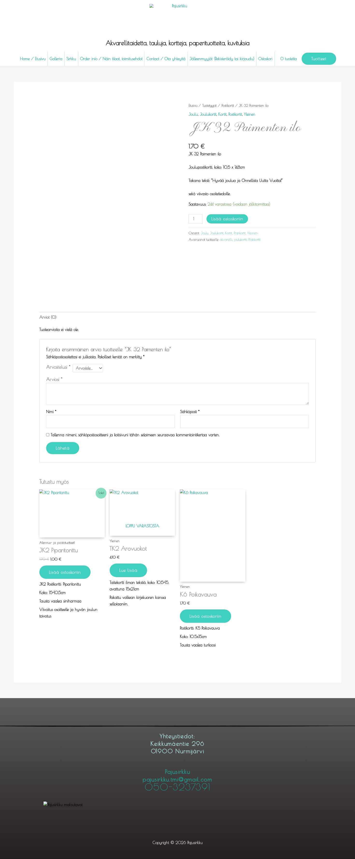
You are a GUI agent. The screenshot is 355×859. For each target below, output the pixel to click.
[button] (319, 59)
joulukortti (240, 239)
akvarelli (226, 239)
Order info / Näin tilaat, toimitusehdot (111, 59)
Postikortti (254, 239)
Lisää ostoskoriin (227, 218)
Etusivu (193, 105)
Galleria (56, 59)
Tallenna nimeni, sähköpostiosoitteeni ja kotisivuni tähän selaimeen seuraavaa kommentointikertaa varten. (135, 435)
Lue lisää (128, 570)
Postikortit (227, 105)
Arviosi (54, 379)
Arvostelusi (58, 367)
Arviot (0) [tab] (48, 317)
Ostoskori (265, 59)
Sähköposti (189, 411)
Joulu (193, 114)
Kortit (222, 114)
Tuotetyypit (209, 105)
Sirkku (71, 59)
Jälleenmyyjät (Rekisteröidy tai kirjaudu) (222, 59)
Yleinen (249, 114)
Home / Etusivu (33, 59)
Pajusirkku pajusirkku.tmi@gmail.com (177, 779)
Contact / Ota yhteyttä (166, 59)
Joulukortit (208, 114)
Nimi (51, 411)
